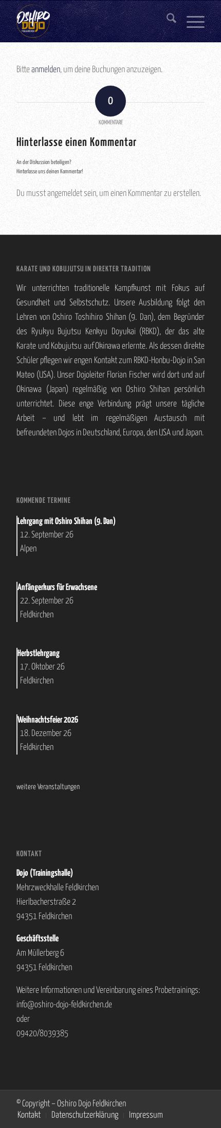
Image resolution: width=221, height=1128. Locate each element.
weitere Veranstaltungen (48, 787)
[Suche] (166, 21)
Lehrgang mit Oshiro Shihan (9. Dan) (66, 521)
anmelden (45, 70)
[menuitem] (166, 21)
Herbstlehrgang (38, 653)
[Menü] (190, 21)
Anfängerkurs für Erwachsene (57, 587)
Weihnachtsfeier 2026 (47, 720)
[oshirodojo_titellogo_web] (91, 21)
